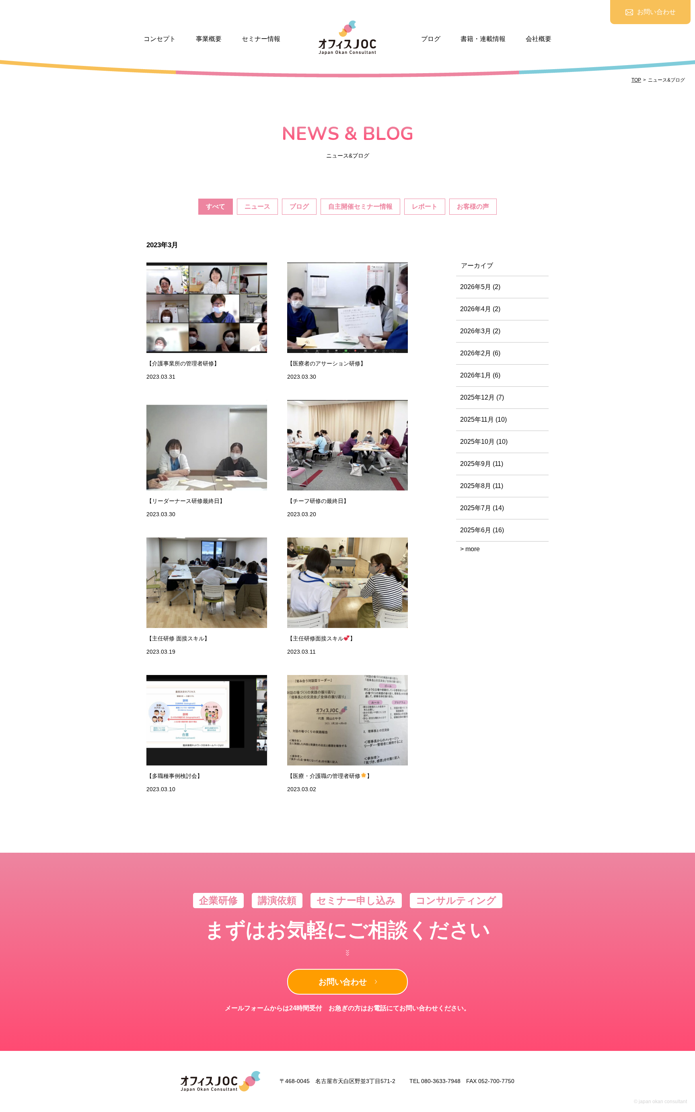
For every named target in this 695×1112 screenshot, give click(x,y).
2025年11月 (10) (483, 419)
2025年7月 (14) (482, 508)
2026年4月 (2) (480, 309)
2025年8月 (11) (481, 485)
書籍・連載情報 (483, 38)
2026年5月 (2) (480, 286)
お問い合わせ (343, 981)
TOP (636, 80)
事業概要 (209, 38)
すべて (215, 206)
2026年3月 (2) (480, 331)
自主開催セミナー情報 (360, 206)
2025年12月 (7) (482, 397)
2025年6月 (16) (482, 530)
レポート (425, 206)
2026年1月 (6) (480, 375)
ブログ (430, 38)
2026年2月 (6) (480, 353)
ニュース (257, 206)
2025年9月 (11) (481, 463)
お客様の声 (473, 206)
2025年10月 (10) (484, 441)
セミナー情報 (261, 38)
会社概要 (538, 38)
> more (470, 549)
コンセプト (160, 38)
